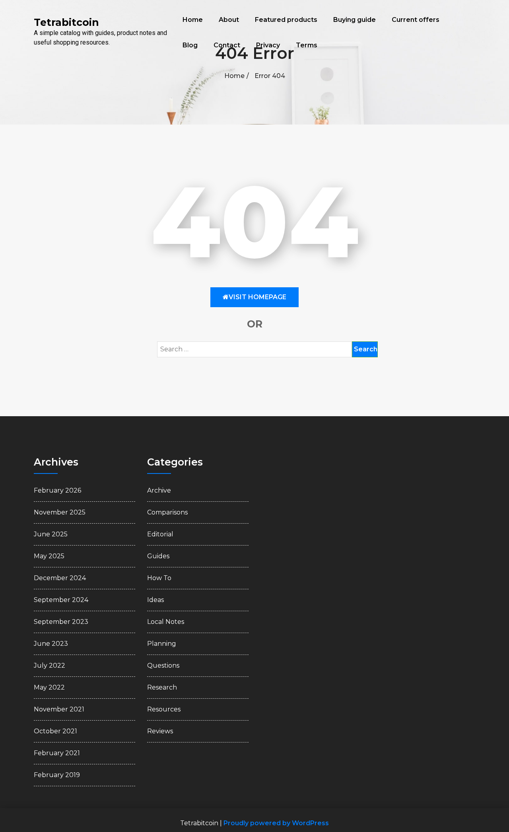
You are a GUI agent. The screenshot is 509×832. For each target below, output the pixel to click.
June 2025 (51, 534)
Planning (161, 643)
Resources (164, 709)
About (229, 19)
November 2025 (59, 512)
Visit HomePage (257, 297)
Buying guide (354, 19)
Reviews (160, 731)
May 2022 (49, 687)
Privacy (268, 45)
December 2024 (60, 578)
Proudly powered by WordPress (276, 823)
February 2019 (57, 775)
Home (193, 19)
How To (159, 578)
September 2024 (61, 600)
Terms (306, 45)
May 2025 (49, 556)
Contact (227, 45)
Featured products (286, 19)
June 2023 (51, 643)
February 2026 (57, 490)
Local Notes (165, 621)
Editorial (160, 534)
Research (162, 687)
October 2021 (55, 731)
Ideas (155, 600)
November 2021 (59, 709)
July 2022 (49, 665)
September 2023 (61, 621)
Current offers (415, 19)
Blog (190, 45)
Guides (158, 556)
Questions (163, 665)
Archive (159, 490)
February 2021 (57, 753)
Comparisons (167, 512)
